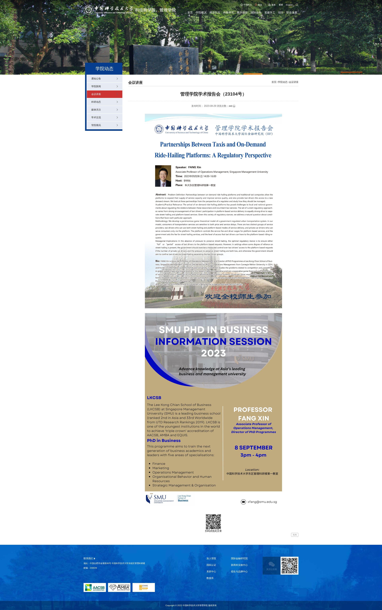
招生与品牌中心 (239, 571)
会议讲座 (96, 94)
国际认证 (211, 565)
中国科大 (248, 5)
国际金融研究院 (239, 558)
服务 (274, 5)
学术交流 (96, 117)
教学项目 (242, 12)
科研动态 (96, 102)
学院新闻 (96, 86)
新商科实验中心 (239, 565)
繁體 (281, 5)
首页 (190, 12)
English (289, 5)
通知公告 (96, 78)
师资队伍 (215, 12)
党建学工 (269, 12)
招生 (281, 12)
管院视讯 (96, 125)
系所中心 (211, 571)
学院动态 (282, 82)
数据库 (210, 578)
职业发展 (291, 12)
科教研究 (228, 12)
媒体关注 (96, 109)
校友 (260, 5)
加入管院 (211, 558)
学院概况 (201, 12)
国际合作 (256, 12)
